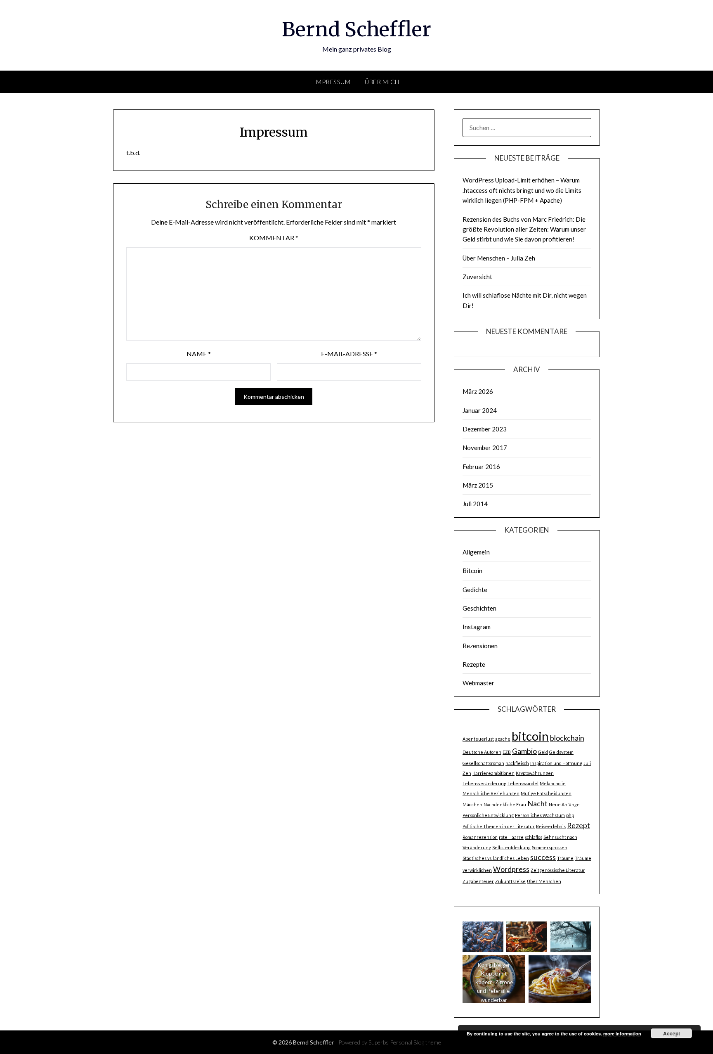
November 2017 (485, 447)
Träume (565, 858)
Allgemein (476, 552)
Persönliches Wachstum (540, 815)
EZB (507, 752)
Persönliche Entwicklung (488, 815)
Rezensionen (480, 645)
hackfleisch (517, 763)
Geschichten (479, 608)
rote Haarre (511, 837)
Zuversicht (477, 276)
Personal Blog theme (415, 1042)
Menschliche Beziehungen (491, 793)
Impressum (332, 81)
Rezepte (474, 664)
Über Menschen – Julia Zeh (499, 258)
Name (199, 354)
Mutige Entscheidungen (546, 793)
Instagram (477, 626)
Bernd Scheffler (356, 29)
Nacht (537, 803)
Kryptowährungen (535, 773)
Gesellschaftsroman (483, 763)
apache (502, 738)
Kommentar (273, 238)
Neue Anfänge (564, 804)
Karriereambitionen (493, 773)
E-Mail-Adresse (349, 354)
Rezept (578, 825)
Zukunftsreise (510, 881)
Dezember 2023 (485, 429)
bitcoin (530, 736)
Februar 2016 (481, 466)
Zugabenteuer (478, 881)
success (543, 857)
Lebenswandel (523, 783)
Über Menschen (544, 881)
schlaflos (533, 837)
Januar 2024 (480, 410)
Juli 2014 (475, 503)
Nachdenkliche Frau (505, 804)
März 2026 (478, 391)
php (570, 815)
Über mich (382, 81)
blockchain (567, 738)
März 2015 (478, 485)
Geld (543, 752)
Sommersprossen (549, 847)
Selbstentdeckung (511, 847)
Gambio (524, 751)
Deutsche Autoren (482, 752)
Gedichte (475, 589)
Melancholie (553, 783)
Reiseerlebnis (551, 826)
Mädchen (472, 804)
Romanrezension (480, 837)
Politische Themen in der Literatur (499, 826)
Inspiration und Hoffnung (556, 763)
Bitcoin (472, 570)
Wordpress (511, 869)
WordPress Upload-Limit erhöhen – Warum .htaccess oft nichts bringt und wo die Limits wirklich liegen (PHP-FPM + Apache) (522, 190)
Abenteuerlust (478, 738)
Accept (671, 1033)
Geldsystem (561, 752)
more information (622, 1033)
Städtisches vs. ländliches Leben (496, 858)
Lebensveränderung (484, 783)
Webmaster (478, 683)
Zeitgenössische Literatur (558, 870)
